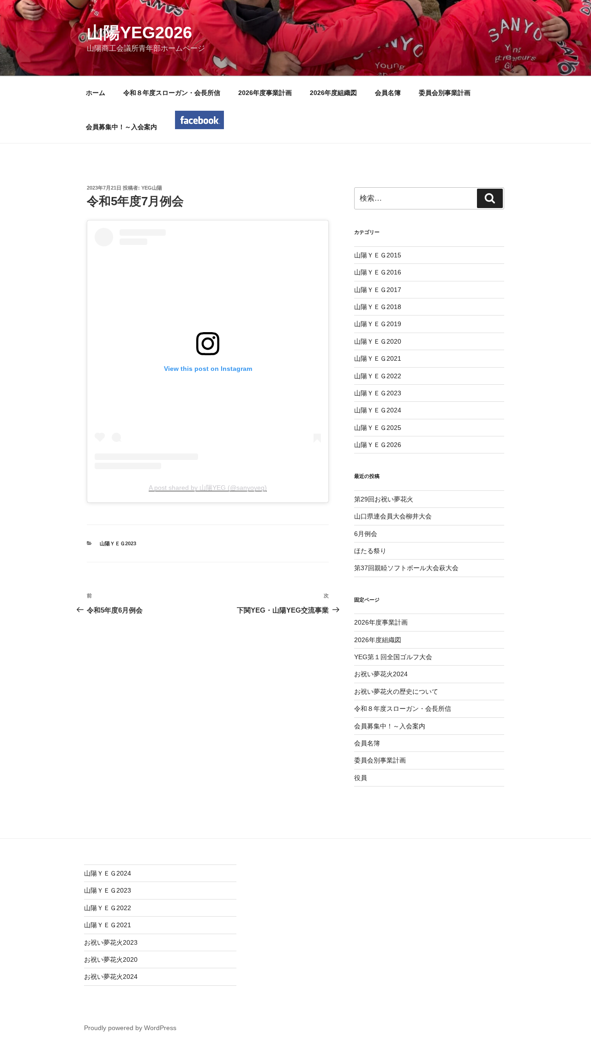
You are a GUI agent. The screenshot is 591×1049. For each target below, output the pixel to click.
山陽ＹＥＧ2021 (377, 358)
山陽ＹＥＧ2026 (377, 444)
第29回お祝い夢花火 (383, 499)
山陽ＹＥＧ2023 (118, 543)
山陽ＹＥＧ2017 (377, 289)
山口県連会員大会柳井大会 (393, 516)
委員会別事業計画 (444, 92)
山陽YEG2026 (139, 32)
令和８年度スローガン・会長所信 (171, 92)
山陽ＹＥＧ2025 (377, 427)
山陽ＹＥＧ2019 (377, 324)
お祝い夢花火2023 (111, 942)
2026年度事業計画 (265, 92)
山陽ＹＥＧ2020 (377, 341)
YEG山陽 (151, 188)
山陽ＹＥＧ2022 (377, 376)
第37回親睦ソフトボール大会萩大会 (406, 568)
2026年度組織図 (333, 92)
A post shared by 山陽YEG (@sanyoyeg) (208, 487)
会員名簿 (388, 92)
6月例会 (365, 533)
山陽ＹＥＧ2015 (377, 255)
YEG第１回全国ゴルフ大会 (393, 657)
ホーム (95, 92)
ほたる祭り (370, 550)
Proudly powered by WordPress (130, 1027)
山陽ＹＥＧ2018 (377, 306)
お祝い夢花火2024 (381, 674)
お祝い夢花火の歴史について (396, 691)
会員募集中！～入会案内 (121, 127)
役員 (360, 777)
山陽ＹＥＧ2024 (377, 410)
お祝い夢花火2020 (111, 959)
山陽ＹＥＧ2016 (377, 272)
